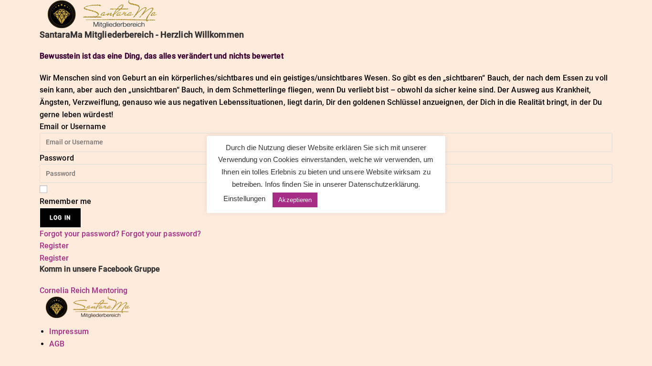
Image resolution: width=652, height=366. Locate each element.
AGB (56, 343)
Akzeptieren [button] (295, 199)
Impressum (69, 331)
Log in (60, 217)
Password (57, 158)
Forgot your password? (80, 233)
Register (54, 245)
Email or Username (73, 126)
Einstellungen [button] (244, 198)
